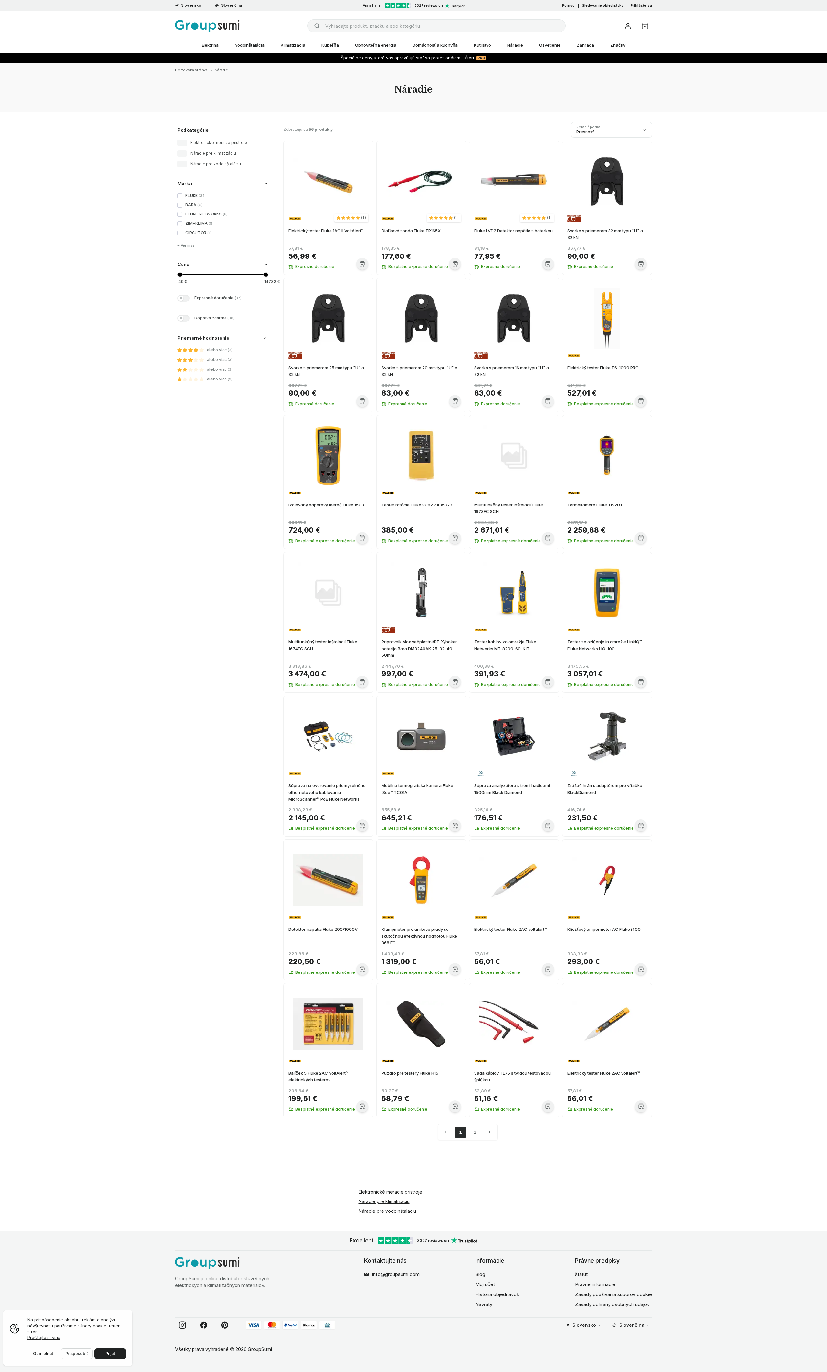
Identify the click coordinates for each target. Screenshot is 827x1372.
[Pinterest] (224, 1325)
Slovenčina (231, 5)
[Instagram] (182, 1325)
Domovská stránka (191, 70)
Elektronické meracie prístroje (390, 1192)
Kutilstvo (482, 44)
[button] (351, 217)
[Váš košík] (645, 26)
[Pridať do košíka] (362, 264)
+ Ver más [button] (186, 245)
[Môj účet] (628, 26)
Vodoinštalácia (250, 44)
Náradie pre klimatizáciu (384, 1201)
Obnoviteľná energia (375, 44)
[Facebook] (203, 1325)
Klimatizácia (293, 44)
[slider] (179, 274)
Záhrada (585, 44)
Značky (617, 44)
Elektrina (210, 44)
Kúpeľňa (330, 44)
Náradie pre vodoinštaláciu (387, 1211)
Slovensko (191, 5)
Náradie (515, 44)
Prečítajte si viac (43, 1337)
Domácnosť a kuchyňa (435, 44)
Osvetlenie (549, 44)
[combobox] (436, 26)
